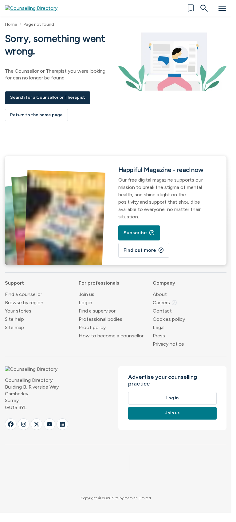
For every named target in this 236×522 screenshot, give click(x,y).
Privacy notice (168, 344)
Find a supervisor (97, 311)
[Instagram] (23, 424)
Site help (14, 319)
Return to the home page (36, 114)
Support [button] (14, 283)
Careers (165, 302)
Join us (86, 294)
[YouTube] (49, 424)
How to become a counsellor (111, 336)
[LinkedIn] (62, 424)
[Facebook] (10, 424)
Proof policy (92, 327)
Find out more (144, 250)
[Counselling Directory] (35, 8)
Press (159, 336)
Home (11, 24)
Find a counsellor (23, 294)
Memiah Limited (137, 498)
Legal (158, 327)
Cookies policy (169, 319)
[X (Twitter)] (36, 424)
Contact (162, 311)
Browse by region (24, 302)
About (160, 294)
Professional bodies (100, 319)
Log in (85, 302)
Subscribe (139, 232)
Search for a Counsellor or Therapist (47, 97)
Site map (14, 327)
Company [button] (164, 283)
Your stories (18, 311)
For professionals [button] (99, 283)
